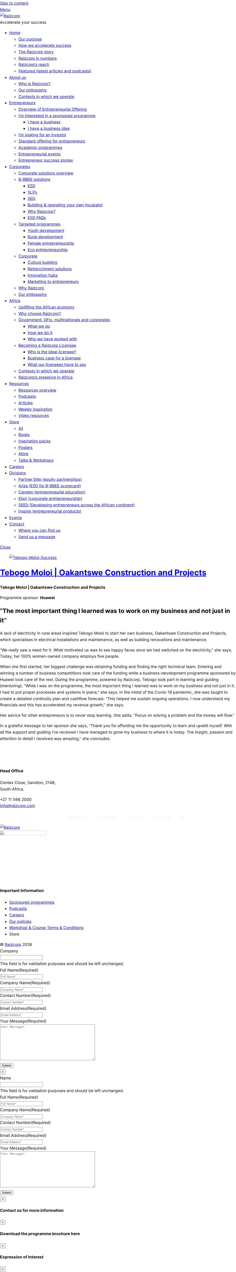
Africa (14, 300)
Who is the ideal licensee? (52, 351)
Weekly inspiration (35, 409)
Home (14, 32)
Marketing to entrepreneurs (53, 281)
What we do (39, 326)
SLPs (32, 192)
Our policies (20, 921)
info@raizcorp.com (17, 805)
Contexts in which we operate (46, 96)
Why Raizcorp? (42, 211)
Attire (23, 453)
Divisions (17, 472)
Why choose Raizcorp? (39, 313)
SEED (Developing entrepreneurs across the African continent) (76, 504)
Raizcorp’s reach (33, 64)
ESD (31, 185)
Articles (25, 402)
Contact (16, 524)
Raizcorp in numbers (37, 58)
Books (24, 434)
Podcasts (27, 396)
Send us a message (36, 536)
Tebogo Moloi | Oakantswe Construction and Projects (103, 572)
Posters (25, 447)
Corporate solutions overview (45, 173)
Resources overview (37, 390)
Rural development (45, 236)
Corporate (27, 256)
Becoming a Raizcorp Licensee (47, 345)
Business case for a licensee (54, 358)
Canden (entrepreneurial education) (51, 492)
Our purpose (30, 39)
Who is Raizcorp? (34, 83)
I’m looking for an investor (42, 134)
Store (14, 421)
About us (17, 77)
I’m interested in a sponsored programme (56, 115)
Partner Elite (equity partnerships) (50, 479)
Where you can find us (39, 530)
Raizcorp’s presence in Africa (45, 377)
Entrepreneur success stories (45, 160)
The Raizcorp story (36, 51)
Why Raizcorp (31, 287)
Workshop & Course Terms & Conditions (46, 927)
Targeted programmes (39, 224)
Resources (19, 383)
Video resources (33, 415)
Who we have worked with (52, 338)
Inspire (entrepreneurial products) (49, 511)
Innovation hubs (43, 275)
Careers (16, 466)
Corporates (19, 166)
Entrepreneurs (22, 102)
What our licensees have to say (57, 364)
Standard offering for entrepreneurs (51, 141)
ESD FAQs (37, 217)
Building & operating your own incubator (65, 204)
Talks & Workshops (35, 460)
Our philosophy (32, 90)
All (20, 428)
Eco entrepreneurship (48, 249)
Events (15, 517)
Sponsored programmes (31, 902)
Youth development (46, 230)
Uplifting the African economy (46, 307)
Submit (6, 1065)
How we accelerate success (44, 45)
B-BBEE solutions (34, 179)
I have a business (44, 121)
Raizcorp (13, 944)
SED (31, 198)
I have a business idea (49, 128)
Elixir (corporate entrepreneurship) (50, 498)
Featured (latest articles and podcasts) (54, 70)
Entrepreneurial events (39, 154)
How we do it (40, 332)
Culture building (42, 262)
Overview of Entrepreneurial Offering (52, 109)
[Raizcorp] (10, 15)
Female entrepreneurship (51, 243)
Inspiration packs (34, 441)
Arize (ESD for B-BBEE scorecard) (49, 485)
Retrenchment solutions (50, 268)
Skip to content (14, 3)
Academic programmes (40, 147)
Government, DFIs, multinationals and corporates (64, 319)
